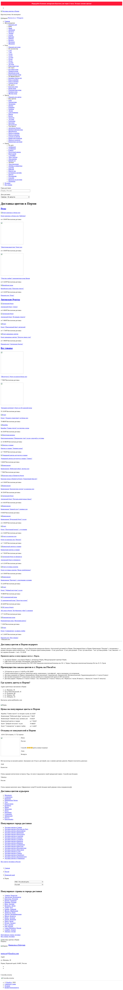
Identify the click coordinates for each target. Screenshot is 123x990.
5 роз (10, 50)
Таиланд (13, 923)
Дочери (10, 33)
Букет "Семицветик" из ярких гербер (13, 631)
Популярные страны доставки (10, 935)
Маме (10, 28)
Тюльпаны (11, 104)
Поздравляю (12, 176)
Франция (13, 919)
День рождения (13, 164)
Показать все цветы (14, 97)
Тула (6, 802)
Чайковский (8, 816)
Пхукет (7, 923)
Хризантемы (12, 102)
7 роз (10, 52)
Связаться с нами (10, 984)
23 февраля (12, 148)
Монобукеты (12, 131)
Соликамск (8, 814)
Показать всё (12, 25)
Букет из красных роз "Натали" (11, 539)
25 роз (10, 59)
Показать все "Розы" (7, 295)
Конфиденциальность (12, 987)
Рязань (7, 807)
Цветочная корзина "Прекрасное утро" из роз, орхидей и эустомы (22, 438)
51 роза (10, 62)
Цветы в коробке (14, 133)
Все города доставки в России (11, 861)
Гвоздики (11, 123)
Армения (13, 909)
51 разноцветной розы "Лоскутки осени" (14, 600)
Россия (19, 928)
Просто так (12, 171)
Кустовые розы (13, 69)
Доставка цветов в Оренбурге (14, 855)
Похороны (11, 181)
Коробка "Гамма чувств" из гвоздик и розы (15, 428)
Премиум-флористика (15, 130)
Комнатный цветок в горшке (10, 550)
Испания (15, 899)
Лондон (7, 914)
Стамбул (7, 930)
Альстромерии (13, 112)
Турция (13, 930)
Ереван (7, 909)
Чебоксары (8, 809)
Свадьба (11, 167)
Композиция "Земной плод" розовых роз (14, 509)
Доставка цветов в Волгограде (15, 834)
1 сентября (11, 155)
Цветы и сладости (14, 140)
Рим (6, 926)
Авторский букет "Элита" (9, 307)
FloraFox (9, 982)
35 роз (10, 61)
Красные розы (13, 86)
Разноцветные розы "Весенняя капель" (13, 620)
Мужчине (11, 42)
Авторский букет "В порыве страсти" (13, 317)
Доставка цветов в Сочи (13, 851)
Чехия (11, 921)
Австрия (11, 904)
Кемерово (8, 798)
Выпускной (12, 154)
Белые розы (12, 88)
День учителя (12, 157)
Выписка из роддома (15, 179)
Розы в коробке (13, 80)
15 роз (10, 56)
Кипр (13, 912)
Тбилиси (7, 931)
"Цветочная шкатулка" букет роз (11, 247)
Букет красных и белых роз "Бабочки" (13, 216)
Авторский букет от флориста (10, 560)
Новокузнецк (9, 804)
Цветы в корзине (14, 135)
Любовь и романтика (15, 166)
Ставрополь (8, 797)
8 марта (10, 150)
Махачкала (8, 795)
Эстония (12, 918)
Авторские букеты (14, 128)
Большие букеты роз (15, 78)
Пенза (7, 810)
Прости (10, 174)
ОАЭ (11, 907)
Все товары (8, 185)
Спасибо (11, 178)
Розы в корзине (13, 81)
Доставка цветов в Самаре (13, 827)
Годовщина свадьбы (15, 173)
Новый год (12, 160)
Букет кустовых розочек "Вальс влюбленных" (16, 570)
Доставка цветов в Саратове (14, 836)
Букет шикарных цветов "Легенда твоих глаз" (16, 337)
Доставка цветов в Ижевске (14, 843)
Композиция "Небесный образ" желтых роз (15, 468)
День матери (12, 159)
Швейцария (14, 911)
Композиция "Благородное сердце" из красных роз (17, 489)
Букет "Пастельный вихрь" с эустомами (14, 529)
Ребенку (11, 38)
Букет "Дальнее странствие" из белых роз (14, 418)
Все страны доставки (8, 936)
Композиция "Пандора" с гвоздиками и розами (16, 580)
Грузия (13, 931)
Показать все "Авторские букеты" (12, 344)
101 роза (11, 64)
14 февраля (12, 147)
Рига (6, 924)
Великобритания (15, 914)
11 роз (10, 54)
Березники (8, 812)
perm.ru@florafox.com (10, 953)
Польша (13, 902)
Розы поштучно (13, 66)
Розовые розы (12, 92)
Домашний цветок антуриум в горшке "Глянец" (16, 458)
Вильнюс (8, 906)
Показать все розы (14, 47)
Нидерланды (17, 897)
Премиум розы (13, 71)
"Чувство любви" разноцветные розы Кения (15, 278)
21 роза (10, 57)
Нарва (7, 918)
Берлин (7, 900)
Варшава (7, 902)
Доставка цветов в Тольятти (14, 839)
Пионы (10, 105)
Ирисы (10, 114)
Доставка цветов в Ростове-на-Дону (16, 829)
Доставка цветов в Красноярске (15, 831)
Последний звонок (14, 152)
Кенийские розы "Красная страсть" (12, 288)
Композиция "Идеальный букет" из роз (13, 519)
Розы (10, 100)
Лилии (10, 111)
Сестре (10, 35)
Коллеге (11, 40)
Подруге (11, 31)
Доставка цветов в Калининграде (16, 856)
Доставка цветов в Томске (13, 853)
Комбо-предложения (15, 138)
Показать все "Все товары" (9, 638)
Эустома (11, 119)
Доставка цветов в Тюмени (13, 838)
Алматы (7, 895)
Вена (6, 904)
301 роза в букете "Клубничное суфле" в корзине (17, 610)
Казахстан (14, 895)
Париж (7, 919)
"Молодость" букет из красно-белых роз (14, 376)
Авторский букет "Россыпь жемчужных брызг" (16, 499)
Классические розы (14, 74)
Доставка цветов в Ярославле (14, 850)
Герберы (11, 109)
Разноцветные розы (14, 90)
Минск (7, 916)
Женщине (11, 43)
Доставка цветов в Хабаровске (15, 844)
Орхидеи (11, 117)
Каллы (10, 116)
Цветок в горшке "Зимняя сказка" (12, 448)
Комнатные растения (15, 142)
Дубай (7, 907)
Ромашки (11, 107)
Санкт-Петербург (10, 928)
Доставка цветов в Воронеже (14, 832)
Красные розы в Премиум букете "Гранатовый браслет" (19, 479)
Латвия (10, 924)
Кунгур (7, 817)
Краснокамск (9, 819)
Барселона (8, 899)
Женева (7, 911)
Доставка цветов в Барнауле (14, 841)
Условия (7, 986)
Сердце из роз (13, 83)
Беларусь (13, 916)
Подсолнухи (12, 124)
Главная (7, 21)
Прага (7, 921)
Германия (13, 900)
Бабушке (11, 37)
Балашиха (8, 805)
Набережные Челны (11, 800)
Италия (10, 926)
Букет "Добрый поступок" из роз (11, 590)
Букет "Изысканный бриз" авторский (13, 327)
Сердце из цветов (14, 136)
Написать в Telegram (15, 18)
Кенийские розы (13, 73)
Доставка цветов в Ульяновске (15, 858)
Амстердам (8, 897)
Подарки (7, 183)
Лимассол (8, 912)
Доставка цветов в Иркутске (14, 846)
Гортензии (11, 121)
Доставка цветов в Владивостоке (15, 848)
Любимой (11, 30)
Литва (13, 906)
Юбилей (11, 169)
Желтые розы (12, 93)
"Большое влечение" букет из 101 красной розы (16, 408)
